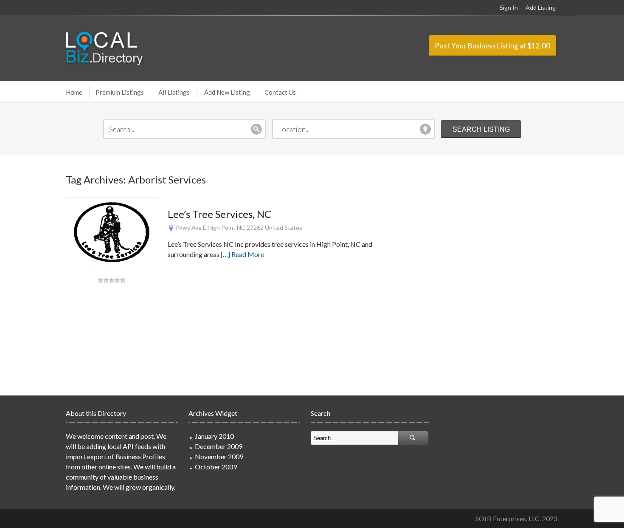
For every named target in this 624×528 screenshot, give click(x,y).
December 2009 (218, 446)
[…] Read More (242, 254)
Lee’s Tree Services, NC (219, 214)
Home (74, 92)
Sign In (509, 7)
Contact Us (280, 92)
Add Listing (541, 7)
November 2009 (219, 456)
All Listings (174, 92)
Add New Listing (227, 92)
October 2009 (216, 467)
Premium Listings (120, 92)
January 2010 (214, 436)
